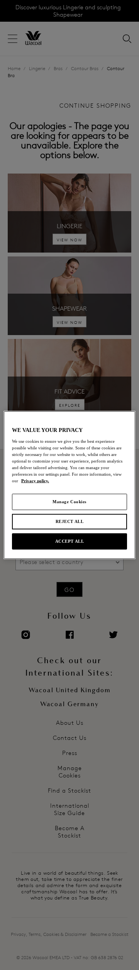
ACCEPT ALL (69, 540)
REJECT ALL (70, 521)
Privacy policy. (35, 480)
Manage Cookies (69, 501)
